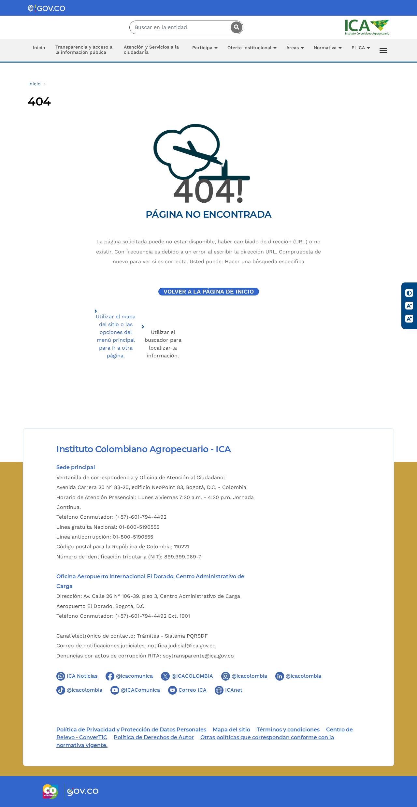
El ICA (358, 47)
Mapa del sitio (231, 730)
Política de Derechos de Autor (154, 737)
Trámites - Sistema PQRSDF (172, 636)
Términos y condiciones (288, 730)
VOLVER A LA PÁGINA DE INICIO (209, 291)
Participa (202, 47)
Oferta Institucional (249, 47)
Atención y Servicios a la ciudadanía (151, 49)
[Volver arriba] (403, 764)
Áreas (292, 47)
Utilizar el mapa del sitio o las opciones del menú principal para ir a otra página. (116, 336)
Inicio (39, 47)
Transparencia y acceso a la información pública (83, 49)
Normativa (325, 47)
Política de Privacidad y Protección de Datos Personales (131, 730)
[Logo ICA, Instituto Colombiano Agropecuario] (367, 27)
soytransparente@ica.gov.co (198, 656)
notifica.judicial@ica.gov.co (182, 645)
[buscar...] (234, 27)
